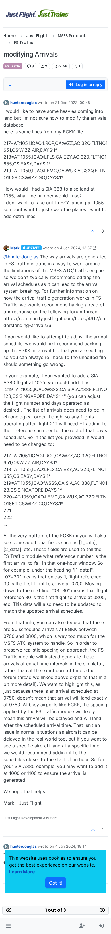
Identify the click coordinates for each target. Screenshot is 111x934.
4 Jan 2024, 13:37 (76, 248)
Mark (15, 248)
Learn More (22, 872)
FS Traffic (13, 66)
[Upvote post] (93, 231)
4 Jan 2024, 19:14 (71, 846)
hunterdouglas (23, 102)
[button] (8, 926)
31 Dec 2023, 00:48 (72, 102)
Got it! (55, 883)
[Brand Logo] (37, 14)
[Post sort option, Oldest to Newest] (11, 84)
